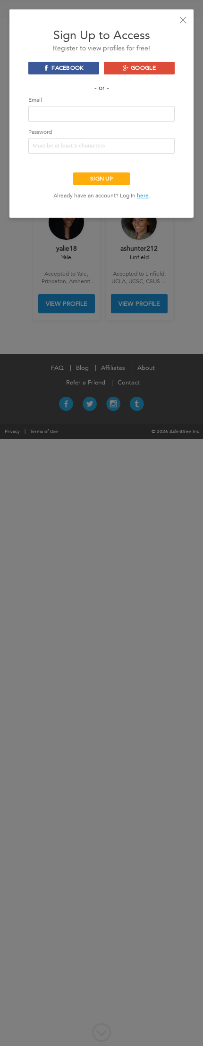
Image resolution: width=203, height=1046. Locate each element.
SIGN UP (101, 178)
